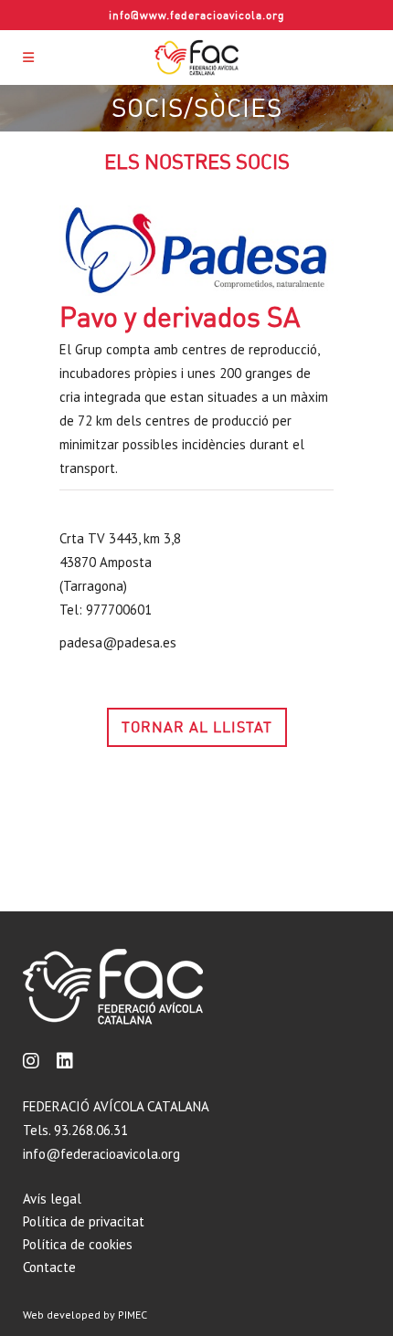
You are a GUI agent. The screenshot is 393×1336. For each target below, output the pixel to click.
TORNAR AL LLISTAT (197, 727)
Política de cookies (78, 1244)
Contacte (49, 1267)
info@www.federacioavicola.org (197, 15)
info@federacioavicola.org (101, 1153)
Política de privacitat (83, 1221)
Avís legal (52, 1198)
